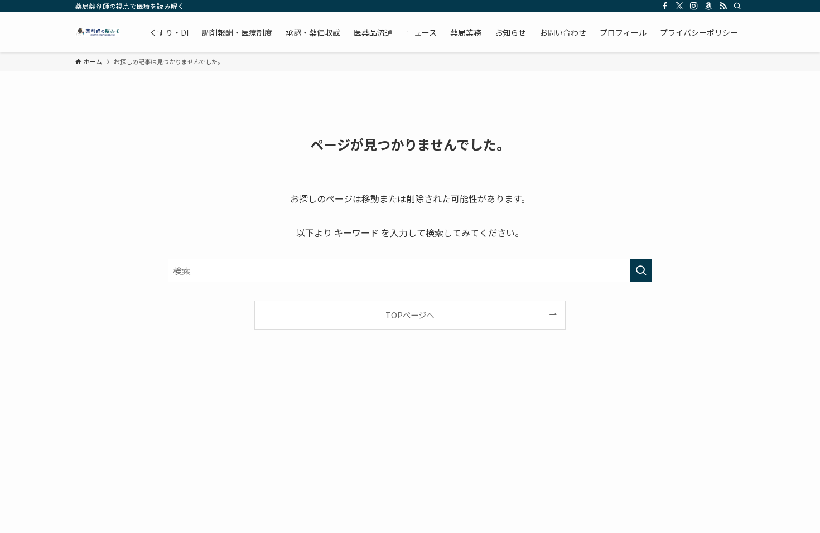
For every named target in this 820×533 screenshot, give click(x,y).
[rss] (723, 6)
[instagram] (694, 6)
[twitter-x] (679, 6)
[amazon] (708, 6)
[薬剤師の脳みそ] (97, 32)
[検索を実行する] (641, 270)
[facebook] (665, 6)
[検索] (737, 6)
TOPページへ (409, 315)
